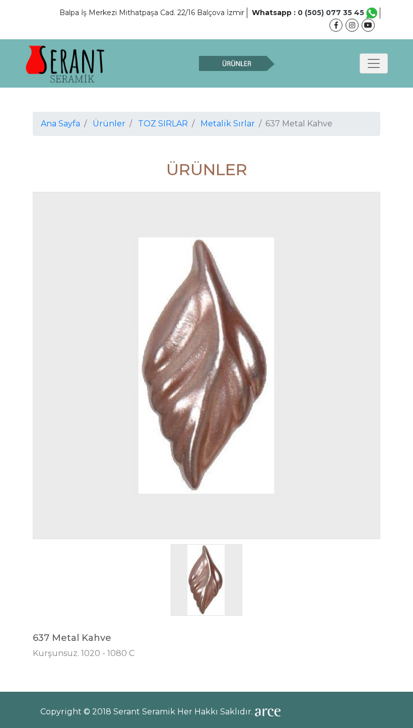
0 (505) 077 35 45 (332, 12)
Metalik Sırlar (227, 123)
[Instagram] (352, 25)
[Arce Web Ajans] (268, 711)
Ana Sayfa (60, 123)
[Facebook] (335, 25)
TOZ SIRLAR (163, 123)
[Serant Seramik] (65, 63)
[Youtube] (368, 25)
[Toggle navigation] (374, 63)
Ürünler (109, 123)
